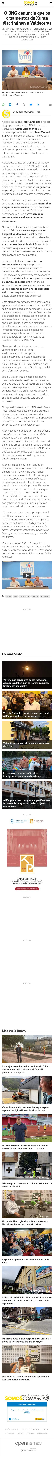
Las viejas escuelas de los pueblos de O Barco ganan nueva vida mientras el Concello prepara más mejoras (26, 1069)
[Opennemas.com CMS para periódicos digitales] (28, 1446)
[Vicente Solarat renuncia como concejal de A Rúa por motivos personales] (27, 704)
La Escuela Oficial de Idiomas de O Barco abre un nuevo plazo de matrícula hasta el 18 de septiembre (27, 1300)
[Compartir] (3, 104)
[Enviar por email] (50, 104)
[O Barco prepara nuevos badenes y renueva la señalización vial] (27, 1166)
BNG (15, 596)
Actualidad (10, 1433)
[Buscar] (3, 3)
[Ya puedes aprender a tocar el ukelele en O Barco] (27, 1242)
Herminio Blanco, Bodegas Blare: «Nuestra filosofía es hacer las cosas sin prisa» (25, 1223)
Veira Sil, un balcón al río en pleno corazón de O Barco (26, 744)
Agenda (21, 1433)
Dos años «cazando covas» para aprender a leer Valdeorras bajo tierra (25, 1378)
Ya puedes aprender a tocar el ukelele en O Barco (25, 1261)
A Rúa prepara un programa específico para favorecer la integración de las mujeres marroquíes (26, 803)
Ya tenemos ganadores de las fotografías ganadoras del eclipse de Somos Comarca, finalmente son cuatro (26, 683)
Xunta (8, 596)
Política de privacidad (30, 1429)
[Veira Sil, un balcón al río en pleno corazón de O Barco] (27, 734)
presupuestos (24, 596)
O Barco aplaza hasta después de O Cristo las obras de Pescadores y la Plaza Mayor (26, 1340)
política (35, 596)
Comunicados (42, 1433)
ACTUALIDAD (45, 596)
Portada (45, 1429)
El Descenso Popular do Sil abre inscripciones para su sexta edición (22, 774)
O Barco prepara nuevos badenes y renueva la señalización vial (27, 1185)
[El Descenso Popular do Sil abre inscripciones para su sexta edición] (27, 764)
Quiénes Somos (11, 1429)
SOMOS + (30, 1433)
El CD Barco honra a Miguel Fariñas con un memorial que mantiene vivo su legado (25, 1147)
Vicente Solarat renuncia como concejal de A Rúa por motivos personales (26, 714)
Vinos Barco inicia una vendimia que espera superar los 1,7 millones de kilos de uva (25, 1109)
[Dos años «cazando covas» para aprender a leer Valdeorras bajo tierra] (27, 1359)
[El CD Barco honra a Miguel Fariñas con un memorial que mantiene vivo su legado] (27, 1128)
